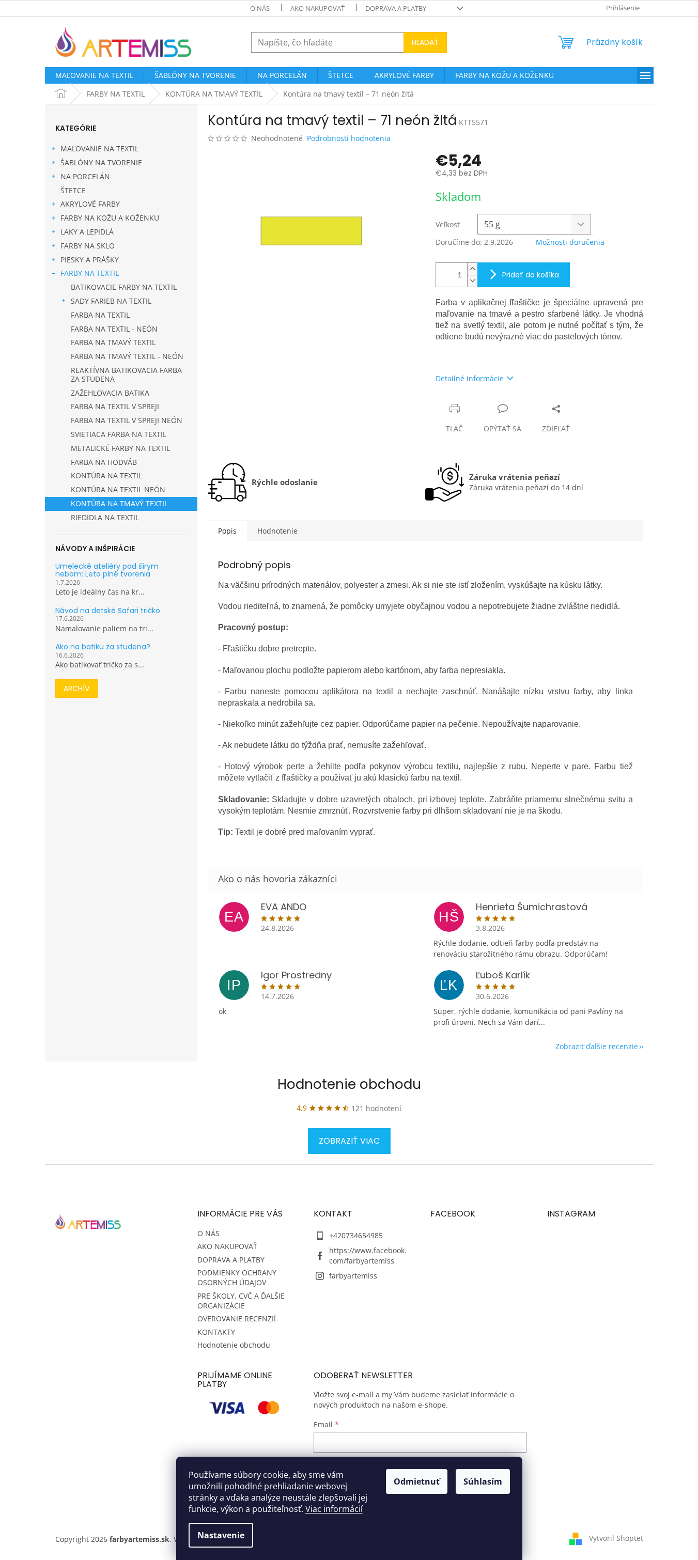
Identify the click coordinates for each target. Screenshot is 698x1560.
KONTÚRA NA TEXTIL (106, 475)
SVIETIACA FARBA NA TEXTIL (118, 434)
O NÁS (260, 8)
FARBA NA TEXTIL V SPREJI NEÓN (126, 420)
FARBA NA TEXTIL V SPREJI (115, 406)
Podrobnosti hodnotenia (349, 138)
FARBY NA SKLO (87, 246)
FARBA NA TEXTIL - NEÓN (114, 329)
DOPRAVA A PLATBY (395, 8)
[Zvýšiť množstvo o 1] (472, 269)
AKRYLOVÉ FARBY (90, 204)
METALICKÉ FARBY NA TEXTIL (120, 448)
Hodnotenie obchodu (349, 1084)
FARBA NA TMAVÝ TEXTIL (113, 342)
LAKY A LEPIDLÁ (87, 232)
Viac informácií (334, 1509)
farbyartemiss (353, 1276)
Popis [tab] (227, 531)
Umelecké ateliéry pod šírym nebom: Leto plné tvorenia (107, 571)
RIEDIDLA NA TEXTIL (105, 517)
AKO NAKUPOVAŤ (317, 8)
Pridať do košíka (530, 275)
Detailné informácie (470, 378)
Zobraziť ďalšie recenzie (596, 1046)
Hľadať (425, 42)
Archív (76, 688)
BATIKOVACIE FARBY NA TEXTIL (124, 287)
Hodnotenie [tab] (277, 531)
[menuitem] (94, 75)
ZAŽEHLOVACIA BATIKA (110, 393)
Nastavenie (220, 1535)
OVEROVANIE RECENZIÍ (236, 1318)
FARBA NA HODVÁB (104, 462)
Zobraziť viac (349, 1141)
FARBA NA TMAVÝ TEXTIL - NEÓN (127, 356)
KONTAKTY (216, 1332)
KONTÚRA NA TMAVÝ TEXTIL (119, 503)
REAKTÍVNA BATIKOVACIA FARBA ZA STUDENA (126, 374)
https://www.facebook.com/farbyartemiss (368, 1255)
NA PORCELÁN (85, 176)
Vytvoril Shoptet (616, 1538)
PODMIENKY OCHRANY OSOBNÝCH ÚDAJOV (236, 1277)
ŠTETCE (73, 190)
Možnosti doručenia (570, 242)
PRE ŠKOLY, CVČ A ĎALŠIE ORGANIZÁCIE (241, 1301)
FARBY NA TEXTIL (89, 273)
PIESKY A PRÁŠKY (89, 259)
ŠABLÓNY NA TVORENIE (101, 162)
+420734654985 (356, 1235)
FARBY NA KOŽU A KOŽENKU (109, 218)
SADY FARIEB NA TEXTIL (111, 301)
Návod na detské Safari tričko (107, 611)
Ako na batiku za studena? (102, 647)
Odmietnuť (417, 1481)
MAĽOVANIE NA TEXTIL (99, 148)
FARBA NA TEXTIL (100, 315)
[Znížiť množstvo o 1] (472, 281)
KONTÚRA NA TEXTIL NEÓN (118, 489)
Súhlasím (482, 1481)
